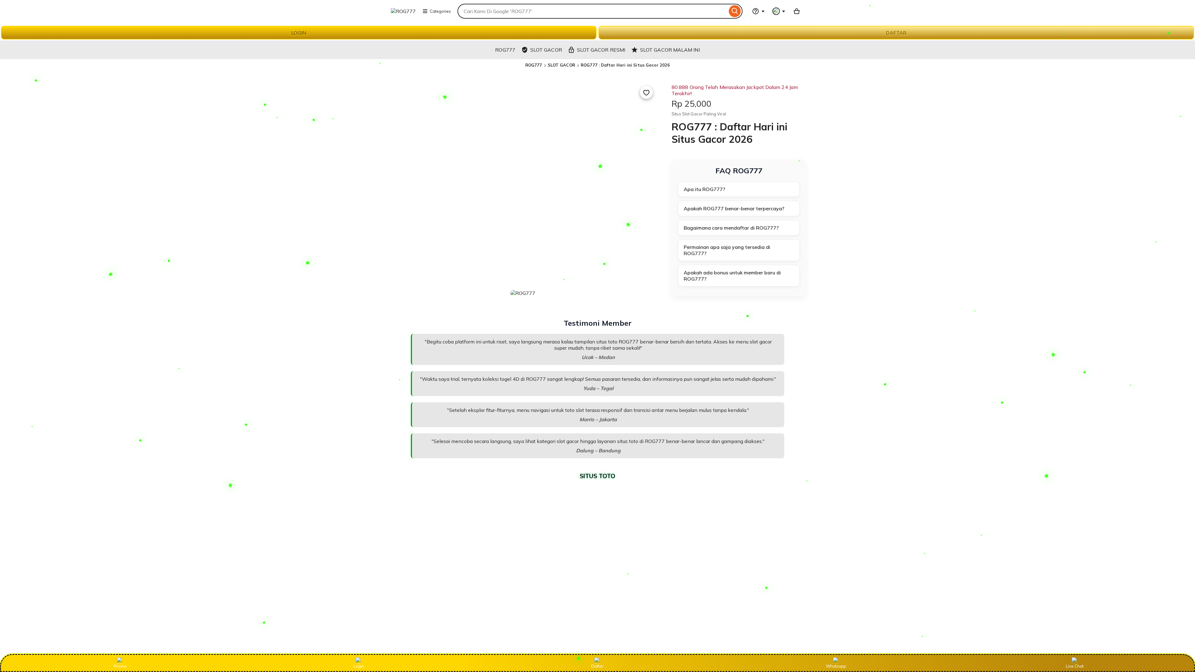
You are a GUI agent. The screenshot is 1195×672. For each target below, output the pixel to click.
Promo (120, 666)
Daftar (597, 666)
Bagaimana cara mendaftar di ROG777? (731, 228)
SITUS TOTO (597, 476)
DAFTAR (896, 33)
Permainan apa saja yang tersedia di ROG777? (727, 250)
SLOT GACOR (561, 65)
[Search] (735, 11)
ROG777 (533, 65)
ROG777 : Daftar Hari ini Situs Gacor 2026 (625, 65)
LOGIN (298, 33)
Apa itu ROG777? (704, 189)
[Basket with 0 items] (796, 11)
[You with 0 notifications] (779, 11)
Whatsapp (836, 666)
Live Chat (1075, 666)
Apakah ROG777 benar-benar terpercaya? (734, 208)
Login (359, 666)
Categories (440, 11)
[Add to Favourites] (646, 92)
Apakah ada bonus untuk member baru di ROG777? (732, 275)
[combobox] (592, 11)
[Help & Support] (758, 11)
